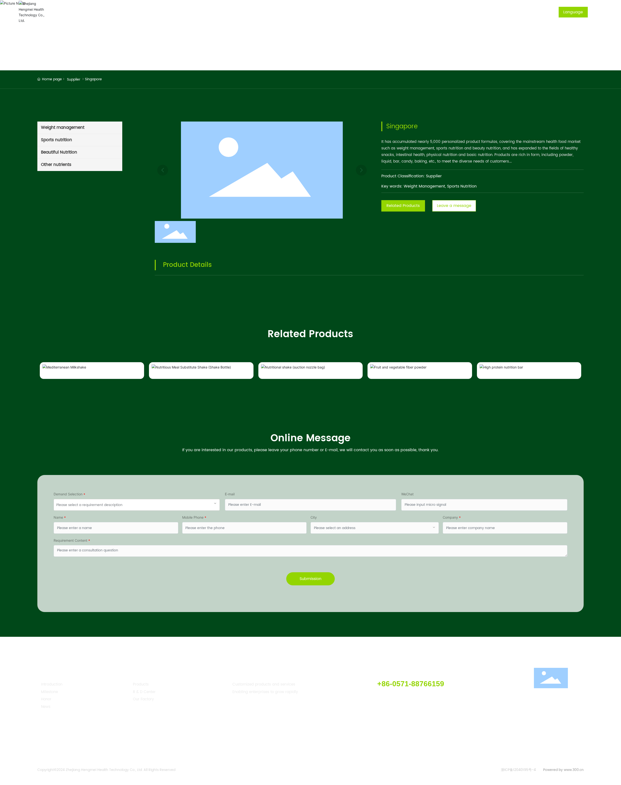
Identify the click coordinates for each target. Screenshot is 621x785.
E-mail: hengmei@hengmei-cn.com (400, 697)
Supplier (73, 79)
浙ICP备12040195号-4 (518, 770)
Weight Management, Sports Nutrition (440, 186)
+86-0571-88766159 (410, 684)
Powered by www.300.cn (563, 770)
